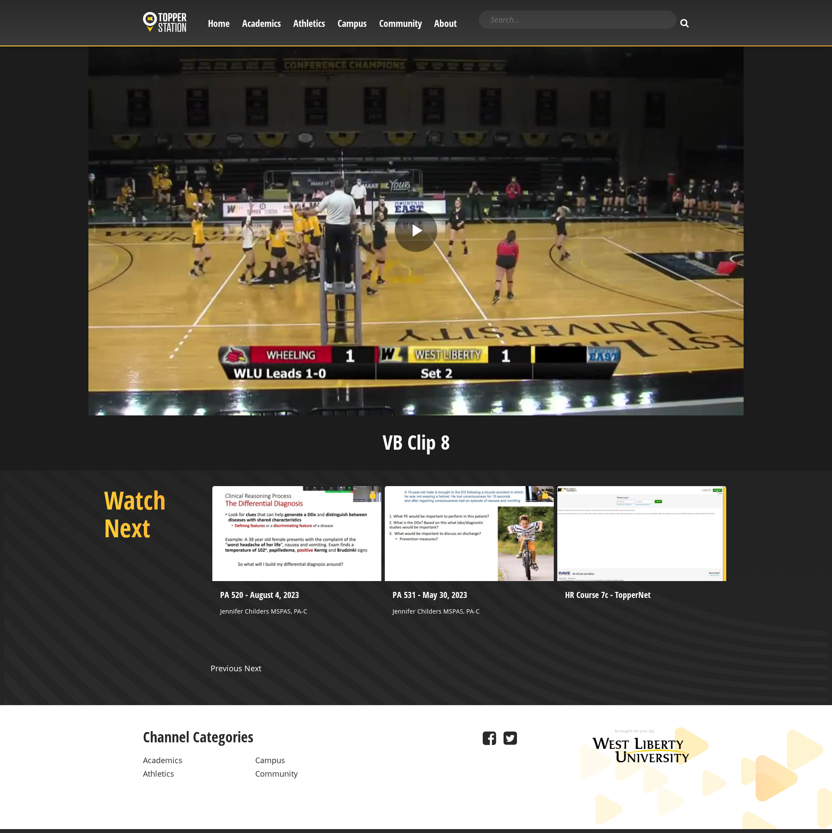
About (445, 23)
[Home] (164, 23)
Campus (352, 23)
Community (400, 23)
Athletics (309, 23)
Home (219, 23)
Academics (261, 23)
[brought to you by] (640, 759)
